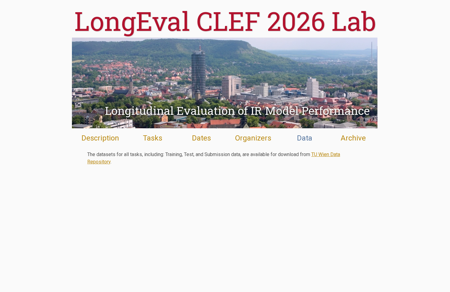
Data (304, 138)
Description (100, 138)
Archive (353, 138)
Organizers (253, 138)
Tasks (152, 138)
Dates (201, 138)
